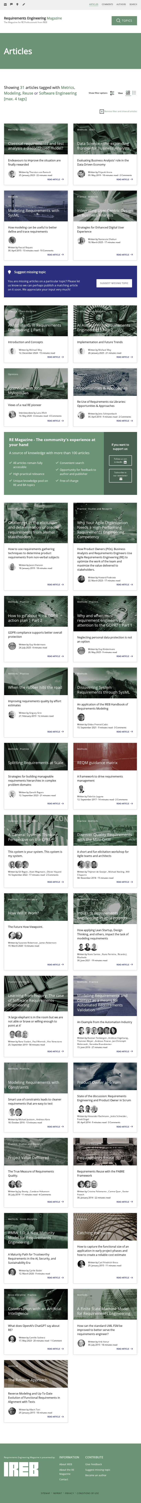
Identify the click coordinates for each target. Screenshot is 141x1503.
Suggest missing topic (114, 283)
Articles (93, 4)
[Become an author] (24, 4)
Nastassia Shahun (107, 239)
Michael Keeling (116, 871)
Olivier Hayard (54, 871)
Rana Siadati (24, 1041)
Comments (107, 4)
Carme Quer (114, 1191)
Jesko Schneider (119, 1116)
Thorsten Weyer (85, 1041)
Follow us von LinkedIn (120, 460)
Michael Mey (35, 349)
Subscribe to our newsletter (120, 474)
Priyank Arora (105, 172)
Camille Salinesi (37, 1337)
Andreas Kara (43, 1119)
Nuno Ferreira (109, 954)
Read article (54, 179)
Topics (126, 21)
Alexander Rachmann (99, 1116)
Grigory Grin (35, 712)
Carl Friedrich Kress (108, 1262)
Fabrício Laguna (96, 796)
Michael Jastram (26, 1119)
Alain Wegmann (37, 871)
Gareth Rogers (36, 792)
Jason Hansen (36, 565)
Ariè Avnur (103, 1341)
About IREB (65, 1464)
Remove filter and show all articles (120, 111)
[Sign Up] (5, 4)
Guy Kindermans (37, 644)
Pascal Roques (25, 247)
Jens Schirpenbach (107, 413)
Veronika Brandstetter (100, 1044)
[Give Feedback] (11, 4)
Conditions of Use (88, 1493)
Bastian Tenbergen (97, 1037)
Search (133, 4)
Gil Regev (23, 871)
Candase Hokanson (39, 1191)
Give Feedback (93, 1464)
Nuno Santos (94, 954)
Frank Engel (83, 1119)
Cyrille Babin (35, 1270)
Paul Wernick (39, 1041)
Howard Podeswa (107, 577)
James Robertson (47, 942)
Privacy (69, 1493)
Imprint (57, 1493)
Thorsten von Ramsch (40, 172)
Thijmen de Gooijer (97, 871)
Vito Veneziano (54, 1041)
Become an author (95, 1475)
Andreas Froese (103, 1041)
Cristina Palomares (97, 1191)
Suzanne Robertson (28, 942)
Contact (63, 1479)
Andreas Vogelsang (118, 1037)
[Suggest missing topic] (17, 4)
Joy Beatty (23, 1191)
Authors (121, 4)
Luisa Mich (41, 412)
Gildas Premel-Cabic (98, 724)
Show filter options (98, 92)
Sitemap (45, 1493)
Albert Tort (34, 1409)
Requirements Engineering (33, 20)
